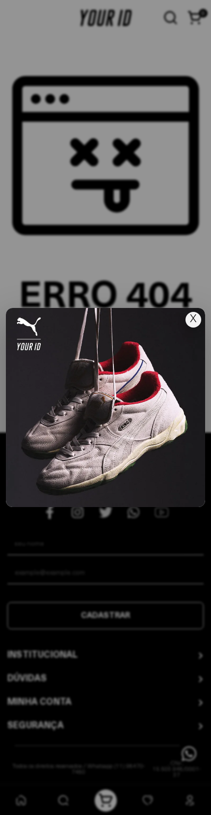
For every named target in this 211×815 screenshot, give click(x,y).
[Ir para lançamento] (105, 407)
